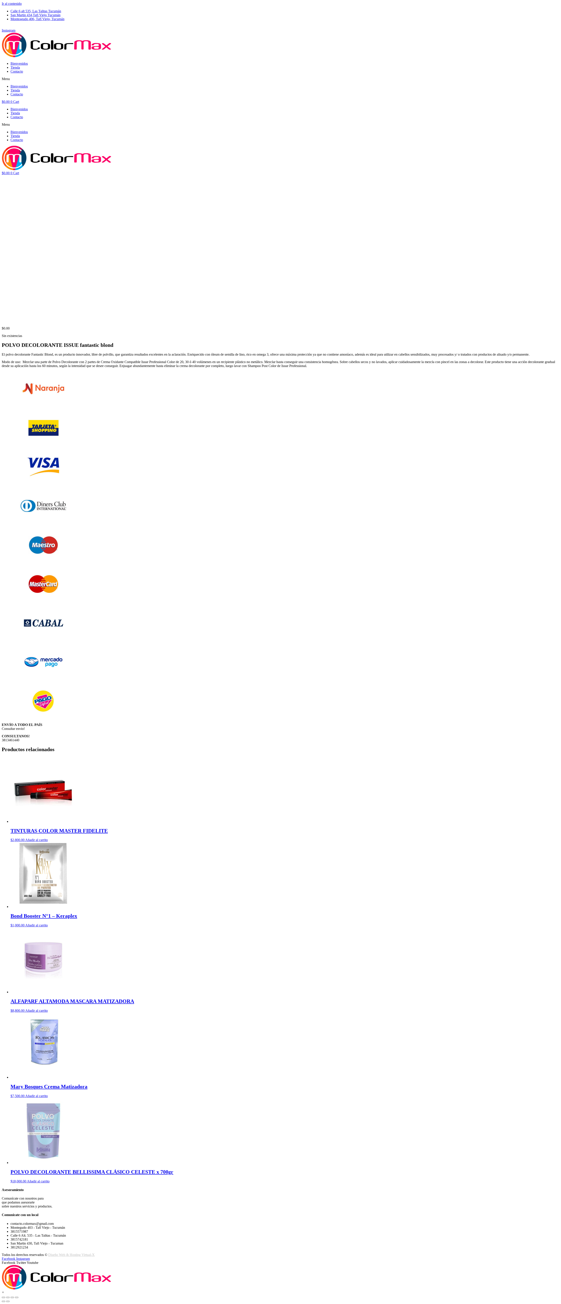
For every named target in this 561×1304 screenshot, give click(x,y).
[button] (280, 79)
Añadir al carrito (36, 840)
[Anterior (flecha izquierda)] (3, 1301)
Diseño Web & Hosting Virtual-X (71, 1255)
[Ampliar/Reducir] (16, 1297)
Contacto (17, 71)
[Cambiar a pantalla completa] (12, 1297)
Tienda (15, 67)
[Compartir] (8, 1297)
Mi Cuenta (9, 26)
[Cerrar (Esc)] (3, 1297)
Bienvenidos (19, 63)
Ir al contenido (12, 3)
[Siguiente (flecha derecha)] (8, 1301)
